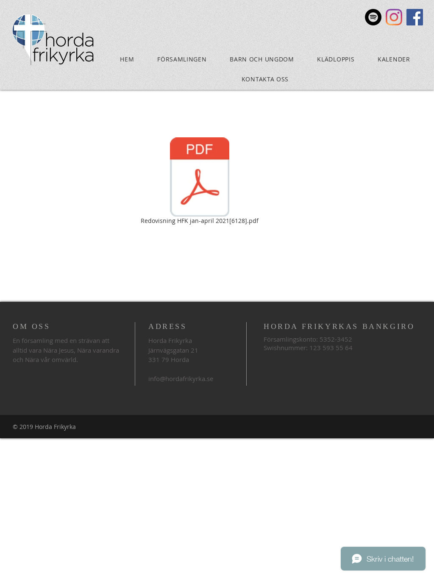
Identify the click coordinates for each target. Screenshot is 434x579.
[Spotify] (373, 17)
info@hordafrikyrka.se (180, 378)
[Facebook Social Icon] (414, 17)
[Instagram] (394, 17)
